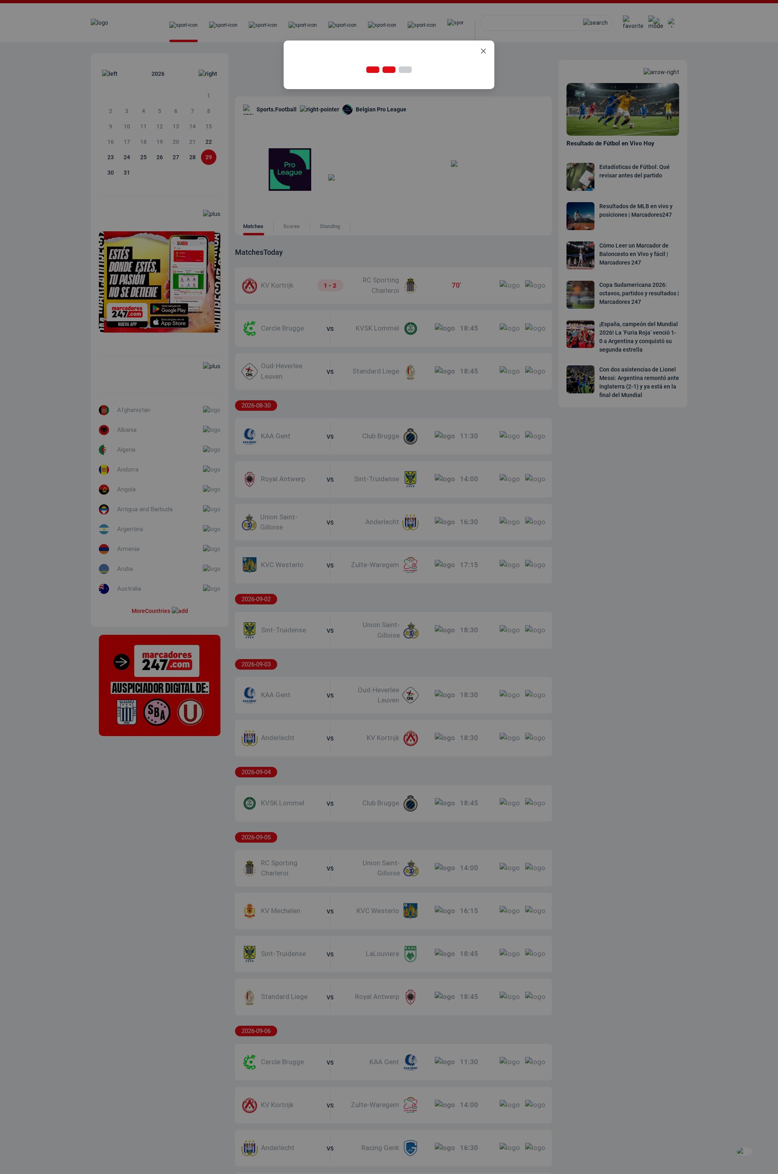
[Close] (483, 51)
